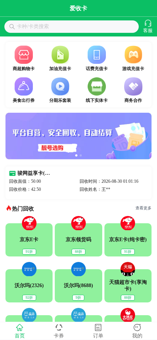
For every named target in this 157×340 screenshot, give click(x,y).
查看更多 (143, 208)
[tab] (19, 331)
